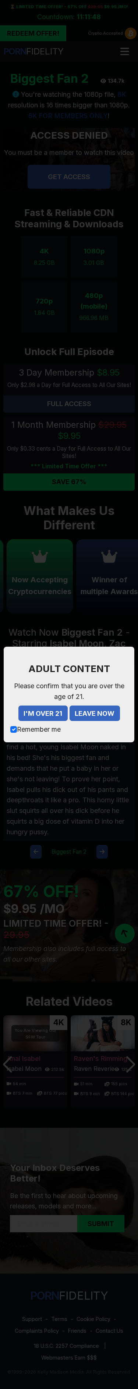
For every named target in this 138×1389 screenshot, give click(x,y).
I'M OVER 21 (43, 713)
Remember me (39, 729)
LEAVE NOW (94, 713)
